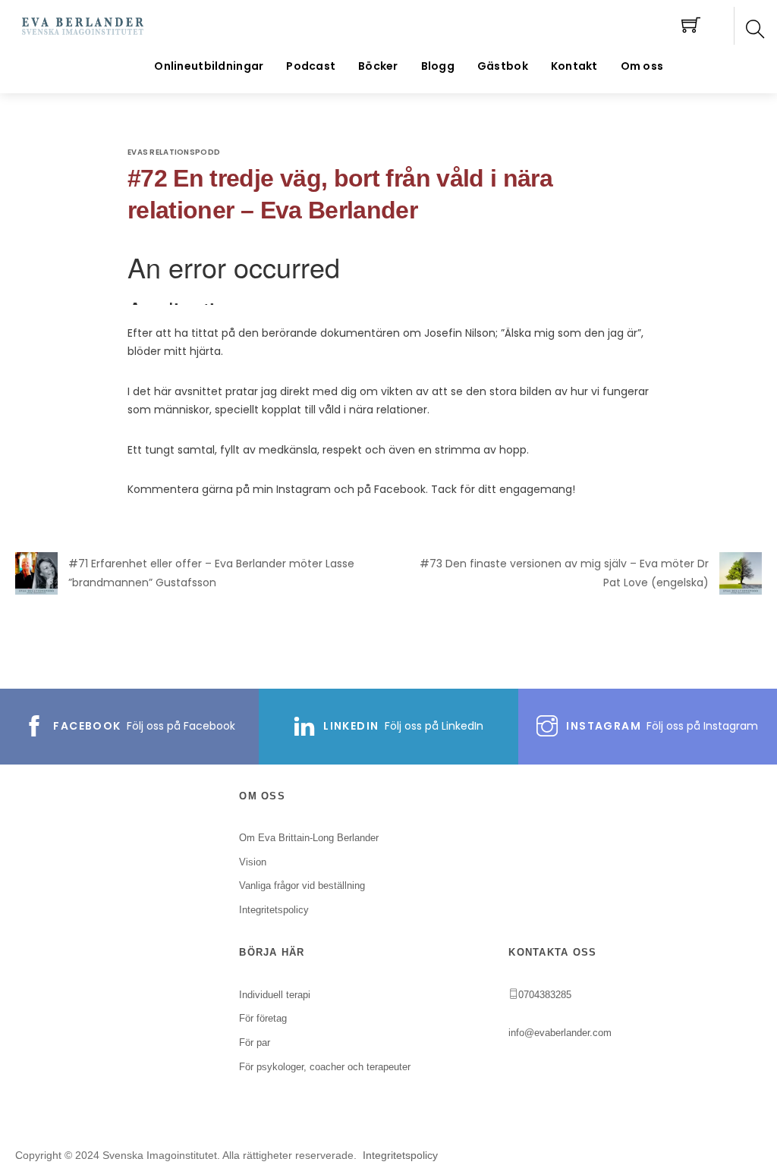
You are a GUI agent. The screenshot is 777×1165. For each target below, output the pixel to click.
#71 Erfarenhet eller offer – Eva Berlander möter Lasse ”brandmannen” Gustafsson (211, 573)
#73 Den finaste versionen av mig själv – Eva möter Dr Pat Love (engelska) (564, 573)
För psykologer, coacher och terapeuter (325, 1066)
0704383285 (544, 994)
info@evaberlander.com (560, 1032)
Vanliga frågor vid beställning (302, 885)
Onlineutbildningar (208, 66)
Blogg (438, 66)
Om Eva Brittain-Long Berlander (309, 837)
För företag (263, 1018)
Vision (252, 862)
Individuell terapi (274, 994)
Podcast (310, 66)
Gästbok (502, 66)
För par (254, 1042)
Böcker (378, 66)
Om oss (642, 66)
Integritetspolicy (400, 1155)
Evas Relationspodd (173, 152)
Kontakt (574, 66)
